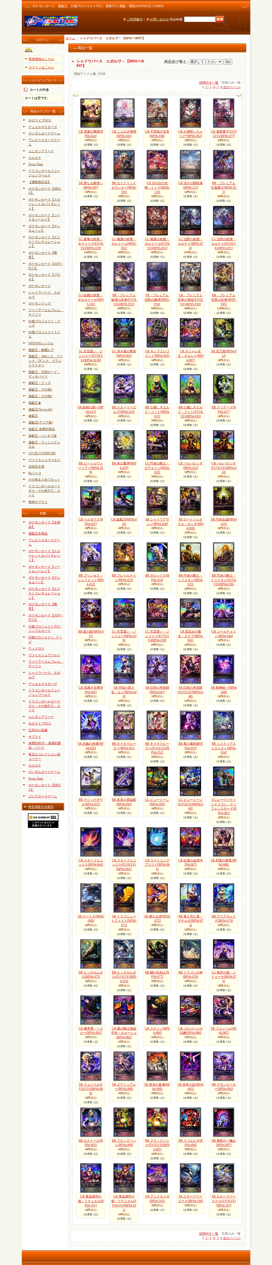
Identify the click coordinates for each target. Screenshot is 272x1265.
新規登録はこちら (41, 59)
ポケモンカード (39, 286)
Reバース (34, 473)
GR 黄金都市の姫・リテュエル (91, 1201)
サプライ (34, 737)
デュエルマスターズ (42, 127)
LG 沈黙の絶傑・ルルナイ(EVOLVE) (223, 243)
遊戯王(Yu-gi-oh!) (40, 409)
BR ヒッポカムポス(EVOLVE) (124, 977)
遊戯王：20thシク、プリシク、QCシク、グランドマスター (45, 360)
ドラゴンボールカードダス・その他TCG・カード (44, 490)
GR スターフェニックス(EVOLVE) (124, 864)
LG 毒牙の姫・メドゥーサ (223, 977)
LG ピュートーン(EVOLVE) (190, 804)
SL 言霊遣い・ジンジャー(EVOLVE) (91, 355)
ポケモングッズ (39, 303)
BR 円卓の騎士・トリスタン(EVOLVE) (223, 580)
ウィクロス (36, 648)
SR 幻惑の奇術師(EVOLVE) (190, 692)
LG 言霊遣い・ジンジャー (124, 636)
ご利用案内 (135, 19)
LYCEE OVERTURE (42, 453)
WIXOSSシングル (41, 343)
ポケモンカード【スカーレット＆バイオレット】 (44, 204)
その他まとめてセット (44, 479)
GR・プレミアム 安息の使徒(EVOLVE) (190, 299)
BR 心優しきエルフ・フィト (157, 411)
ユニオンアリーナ (41, 151)
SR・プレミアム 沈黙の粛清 (157, 299)
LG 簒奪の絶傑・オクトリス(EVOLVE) (91, 243)
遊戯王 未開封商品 (41, 429)
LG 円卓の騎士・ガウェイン (157, 468)
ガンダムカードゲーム (44, 133)
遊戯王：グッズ (39, 383)
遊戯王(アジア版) (40, 422)
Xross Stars (35, 164)
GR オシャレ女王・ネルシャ (190, 355)
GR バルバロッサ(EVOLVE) (223, 468)
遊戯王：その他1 (40, 389)
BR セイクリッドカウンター (124, 187)
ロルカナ (34, 158)
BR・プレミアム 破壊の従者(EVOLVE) (124, 299)
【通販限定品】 (39, 182)
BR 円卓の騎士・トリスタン (190, 580)
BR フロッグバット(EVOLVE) (157, 1145)
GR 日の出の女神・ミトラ (157, 187)
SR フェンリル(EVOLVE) (91, 1089)
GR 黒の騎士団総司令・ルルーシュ (124, 1033)
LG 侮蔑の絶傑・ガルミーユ (124, 243)
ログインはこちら (41, 67)
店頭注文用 (36, 466)
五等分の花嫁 (38, 730)
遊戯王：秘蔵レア (41, 350)
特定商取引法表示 (41, 807)
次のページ (232, 87)
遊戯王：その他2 (40, 396)
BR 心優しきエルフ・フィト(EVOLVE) (190, 411)
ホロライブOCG (39, 120)
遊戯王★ (34, 403)
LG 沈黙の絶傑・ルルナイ (190, 243)
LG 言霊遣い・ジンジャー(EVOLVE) (157, 636)
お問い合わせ (159, 19)
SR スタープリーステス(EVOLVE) (224, 1201)
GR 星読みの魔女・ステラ (190, 636)
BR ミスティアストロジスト (223, 748)
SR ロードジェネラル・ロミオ (190, 524)
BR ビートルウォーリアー (90, 468)
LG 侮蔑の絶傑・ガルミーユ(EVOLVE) (157, 243)
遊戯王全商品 (38, 533)
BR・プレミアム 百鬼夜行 (223, 187)
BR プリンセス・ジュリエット (91, 580)
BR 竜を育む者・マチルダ (190, 921)
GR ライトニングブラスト (157, 864)
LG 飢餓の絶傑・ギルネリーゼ (91, 299)
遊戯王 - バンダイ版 (42, 436)
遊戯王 (33, 416)
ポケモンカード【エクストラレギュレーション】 (44, 241)
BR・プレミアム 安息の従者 (223, 299)
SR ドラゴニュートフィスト (124, 921)
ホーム (70, 38)
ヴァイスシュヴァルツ (44, 460)
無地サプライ (38, 502)
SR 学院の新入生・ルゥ (124, 692)
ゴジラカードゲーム (42, 796)
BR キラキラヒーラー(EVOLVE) (157, 748)
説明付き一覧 (208, 82)
